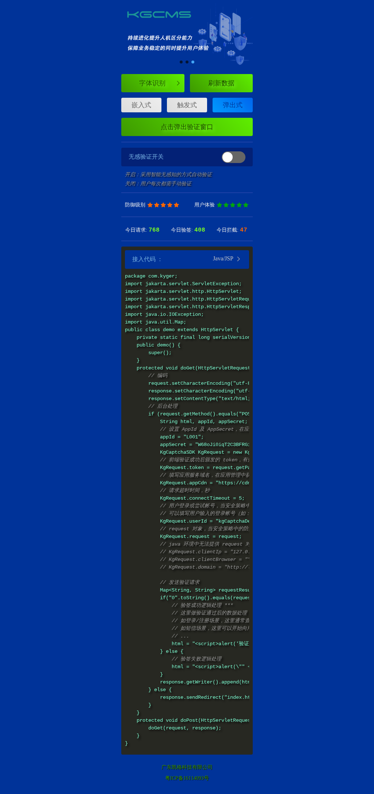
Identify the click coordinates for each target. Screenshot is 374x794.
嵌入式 (141, 105)
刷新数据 (221, 83)
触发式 (187, 105)
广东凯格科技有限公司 (187, 767)
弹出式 (233, 105)
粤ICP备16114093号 (187, 778)
